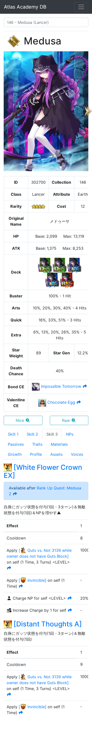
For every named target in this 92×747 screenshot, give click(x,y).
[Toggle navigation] (81, 7)
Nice (20, 420)
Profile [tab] (36, 454)
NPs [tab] (69, 434)
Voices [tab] (77, 454)
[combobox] (46, 22)
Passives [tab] (16, 444)
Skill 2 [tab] (32, 434)
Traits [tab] (37, 444)
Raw (66, 420)
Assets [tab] (56, 454)
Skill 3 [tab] (52, 434)
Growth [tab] (15, 454)
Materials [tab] (59, 444)
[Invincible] (32, 580)
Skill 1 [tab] (13, 434)
